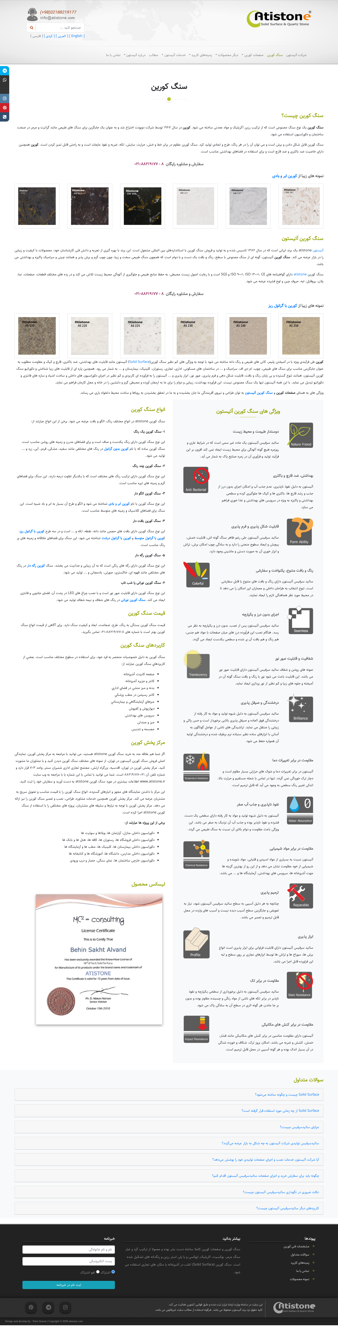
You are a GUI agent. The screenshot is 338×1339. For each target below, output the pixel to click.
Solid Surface (139, 361)
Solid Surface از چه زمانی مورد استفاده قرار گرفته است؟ (280, 1110)
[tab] (169, 1094)
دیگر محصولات (228, 55)
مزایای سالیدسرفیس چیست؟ (299, 1127)
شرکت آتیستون (296, 55)
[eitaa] (4, 89)
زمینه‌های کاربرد (201, 55)
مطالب (153, 55)
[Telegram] (4, 70)
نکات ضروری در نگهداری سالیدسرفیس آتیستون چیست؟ (281, 1192)
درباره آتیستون (135, 55)
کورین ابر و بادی (284, 176)
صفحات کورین (254, 55)
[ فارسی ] (36, 36)
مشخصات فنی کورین (296, 1246)
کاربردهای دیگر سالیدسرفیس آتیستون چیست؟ (287, 1208)
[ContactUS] (4, 117)
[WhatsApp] (4, 80)
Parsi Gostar (39, 1321)
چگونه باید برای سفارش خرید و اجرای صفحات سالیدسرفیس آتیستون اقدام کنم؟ (265, 1175)
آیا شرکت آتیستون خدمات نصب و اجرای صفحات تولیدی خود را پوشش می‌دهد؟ (265, 1159)
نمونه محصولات (299, 1279)
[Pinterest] (4, 107)
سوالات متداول (300, 1254)
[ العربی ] (61, 36)
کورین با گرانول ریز (282, 305)
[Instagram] (4, 98)
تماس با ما (113, 55)
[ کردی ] (49, 36)
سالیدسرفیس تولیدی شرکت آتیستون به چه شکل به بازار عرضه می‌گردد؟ (270, 1143)
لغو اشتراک (88, 1272)
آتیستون (318, 250)
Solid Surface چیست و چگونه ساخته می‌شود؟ (287, 1094)
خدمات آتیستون (175, 55)
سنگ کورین (275, 55)
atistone (300, 274)
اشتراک (106, 1272)
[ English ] (76, 36)
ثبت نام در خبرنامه (69, 1284)
